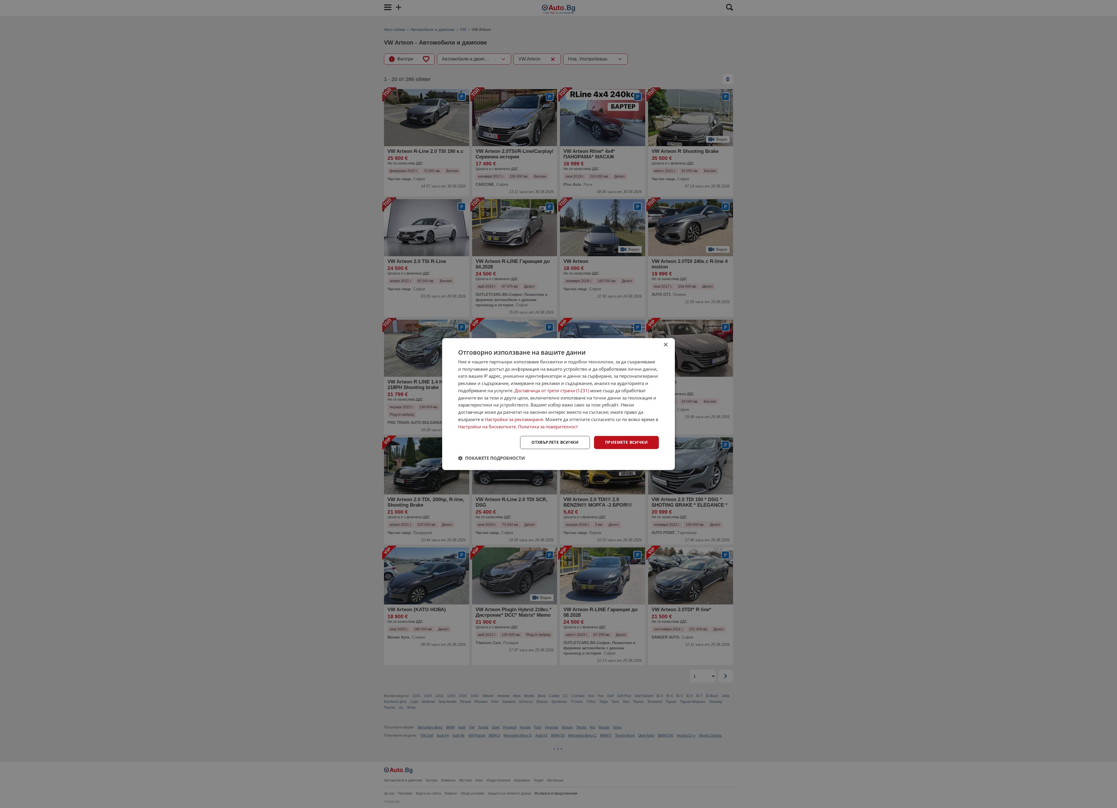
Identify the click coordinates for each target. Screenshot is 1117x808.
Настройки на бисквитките (487, 426)
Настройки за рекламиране (514, 419)
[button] (491, 458)
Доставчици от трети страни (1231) (552, 390)
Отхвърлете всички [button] (555, 442)
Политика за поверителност (548, 426)
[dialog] (558, 404)
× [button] (665, 345)
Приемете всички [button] (626, 442)
